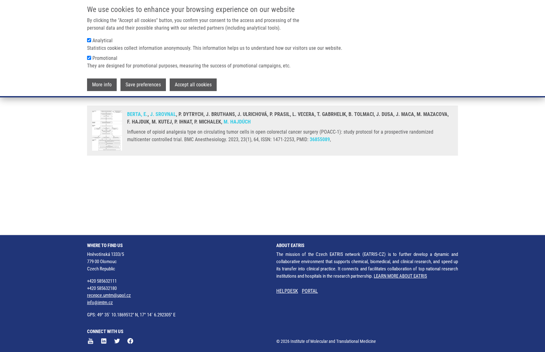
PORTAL (310, 291)
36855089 (320, 139)
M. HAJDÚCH (237, 122)
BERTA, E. (137, 114)
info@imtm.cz (100, 302)
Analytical (102, 40)
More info (102, 85)
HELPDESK (287, 291)
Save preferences (143, 85)
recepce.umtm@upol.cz (109, 295)
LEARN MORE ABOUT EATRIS (400, 276)
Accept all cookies (193, 85)
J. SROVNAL (163, 114)
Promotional (104, 58)
